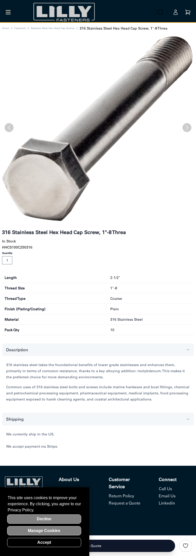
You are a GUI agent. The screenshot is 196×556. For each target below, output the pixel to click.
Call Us (165, 488)
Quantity (7, 253)
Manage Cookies (44, 530)
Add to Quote (89, 546)
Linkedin (167, 503)
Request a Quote (124, 503)
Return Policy (121, 495)
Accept (44, 542)
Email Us (167, 495)
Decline (44, 519)
